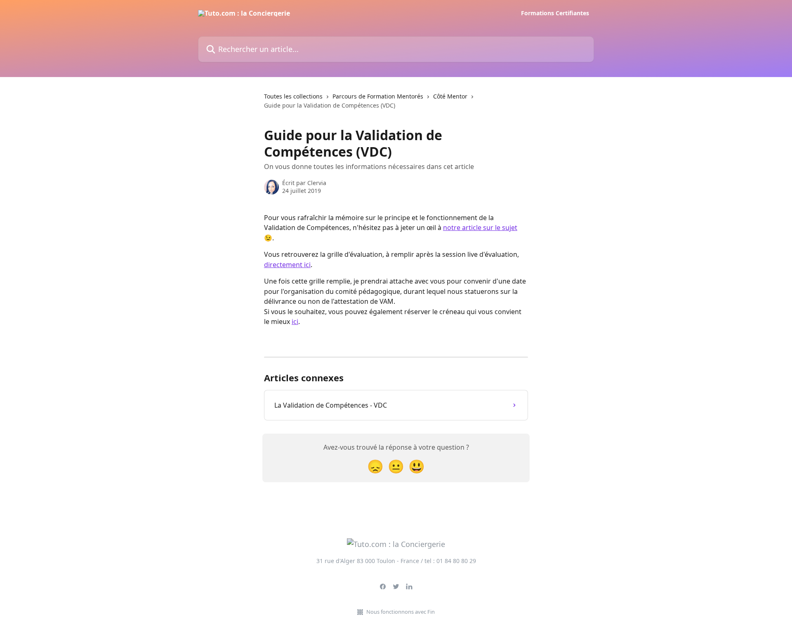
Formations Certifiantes (555, 13)
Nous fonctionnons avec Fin (400, 611)
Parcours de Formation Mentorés (377, 96)
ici (295, 321)
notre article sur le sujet (480, 227)
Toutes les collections (293, 96)
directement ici (287, 264)
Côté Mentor (450, 96)
